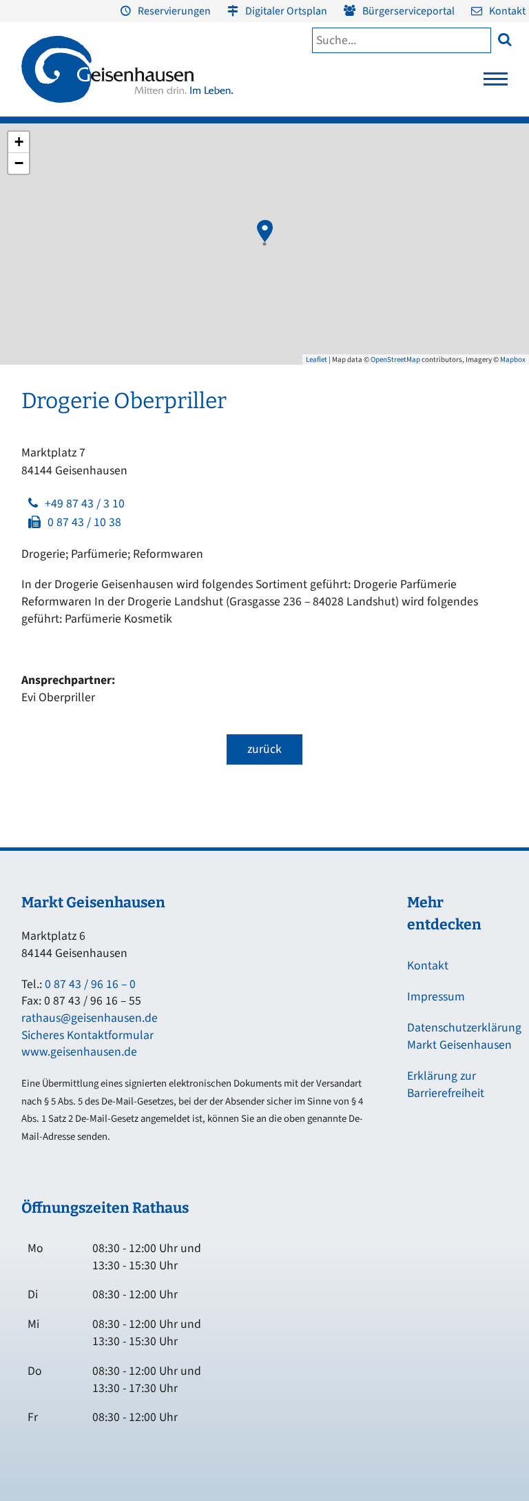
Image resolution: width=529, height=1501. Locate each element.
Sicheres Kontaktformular (87, 1035)
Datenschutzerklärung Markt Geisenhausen (464, 1036)
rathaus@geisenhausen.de (89, 1018)
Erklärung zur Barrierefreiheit (445, 1084)
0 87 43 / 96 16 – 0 (90, 984)
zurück (264, 749)
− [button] (18, 163)
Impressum (436, 996)
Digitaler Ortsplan (286, 11)
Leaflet (316, 359)
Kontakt (507, 11)
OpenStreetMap (395, 359)
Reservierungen (174, 11)
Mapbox (513, 359)
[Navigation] (496, 83)
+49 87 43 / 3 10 (85, 503)
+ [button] (18, 141)
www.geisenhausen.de (79, 1051)
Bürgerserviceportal (408, 11)
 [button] (504, 39)
